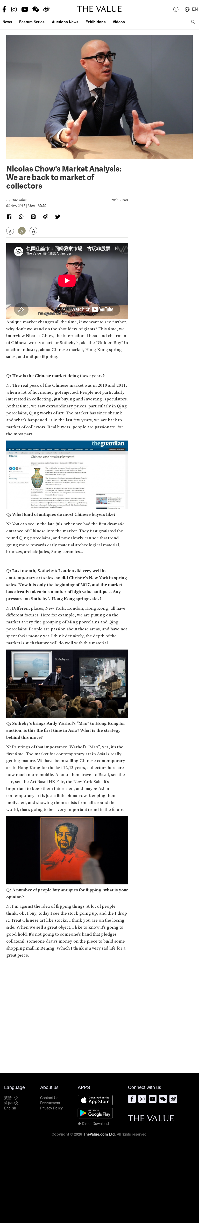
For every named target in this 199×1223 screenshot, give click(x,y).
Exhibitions (96, 21)
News (7, 21)
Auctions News (65, 21)
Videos (119, 21)
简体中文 (11, 1102)
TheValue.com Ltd (99, 1134)
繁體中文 (11, 1097)
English (10, 1107)
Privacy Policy (51, 1107)
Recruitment (50, 1102)
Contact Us (49, 1097)
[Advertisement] (67, 1016)
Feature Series (32, 21)
